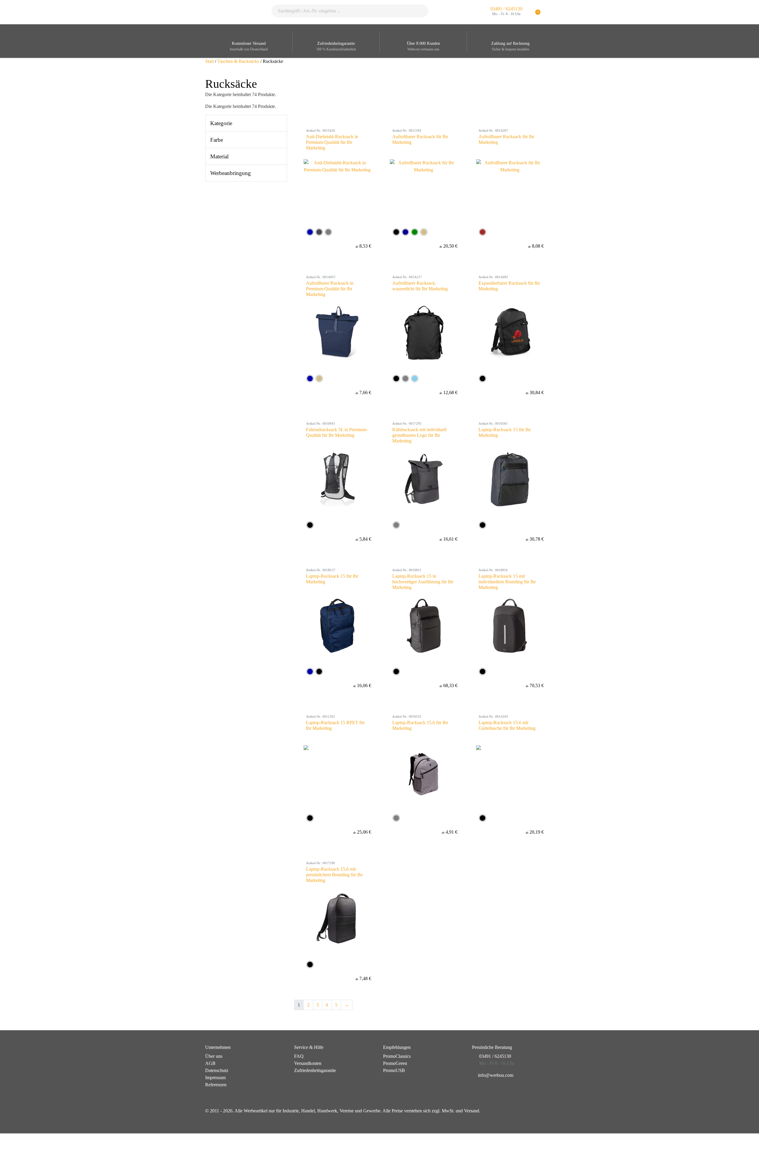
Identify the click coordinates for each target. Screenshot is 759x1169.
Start (209, 61)
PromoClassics (397, 1056)
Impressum (215, 1077)
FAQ (299, 1056)
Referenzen (216, 1084)
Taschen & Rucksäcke (238, 61)
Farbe (216, 140)
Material (219, 156)
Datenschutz (216, 1070)
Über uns (213, 1056)
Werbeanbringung (230, 173)
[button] (550, 12)
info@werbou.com (495, 1075)
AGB (210, 1063)
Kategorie (221, 123)
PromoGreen (395, 1063)
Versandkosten (307, 1063)
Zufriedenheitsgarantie (315, 1070)
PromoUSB (394, 1070)
